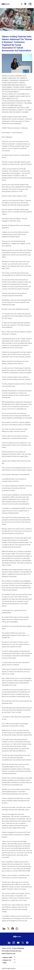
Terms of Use (6, 948)
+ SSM (4, 963)
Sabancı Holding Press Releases (11, 23)
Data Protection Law (8, 953)
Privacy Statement (18, 948)
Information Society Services (11, 951)
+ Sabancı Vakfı (7, 957)
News (26, 21)
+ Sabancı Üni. (6, 960)
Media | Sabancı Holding (16, 21)
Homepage (5, 21)
